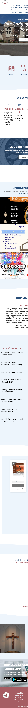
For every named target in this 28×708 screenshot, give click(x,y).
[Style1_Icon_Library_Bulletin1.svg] (11, 73)
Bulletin (12, 75)
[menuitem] (13, 3)
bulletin (21, 193)
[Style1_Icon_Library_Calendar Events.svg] (23, 73)
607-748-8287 (19, 696)
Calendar (23, 75)
